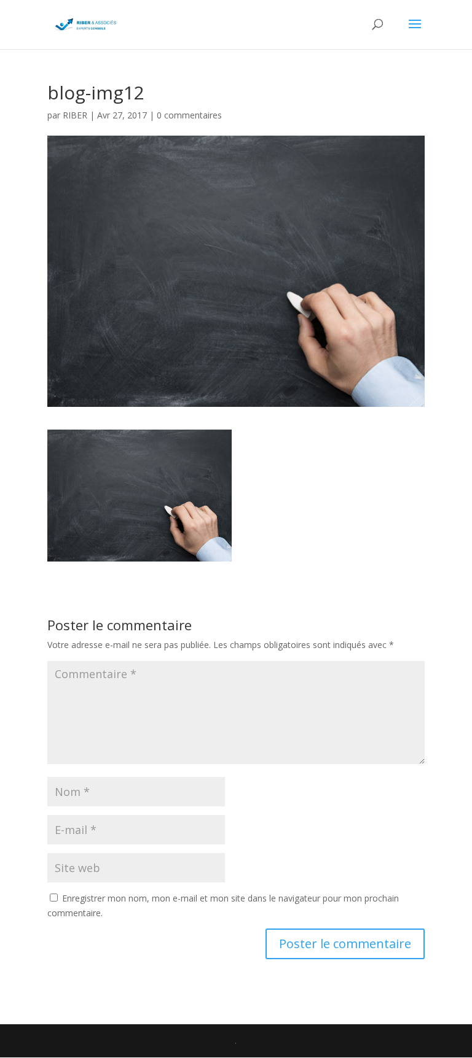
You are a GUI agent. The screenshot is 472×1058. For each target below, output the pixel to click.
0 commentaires (189, 115)
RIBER (75, 115)
